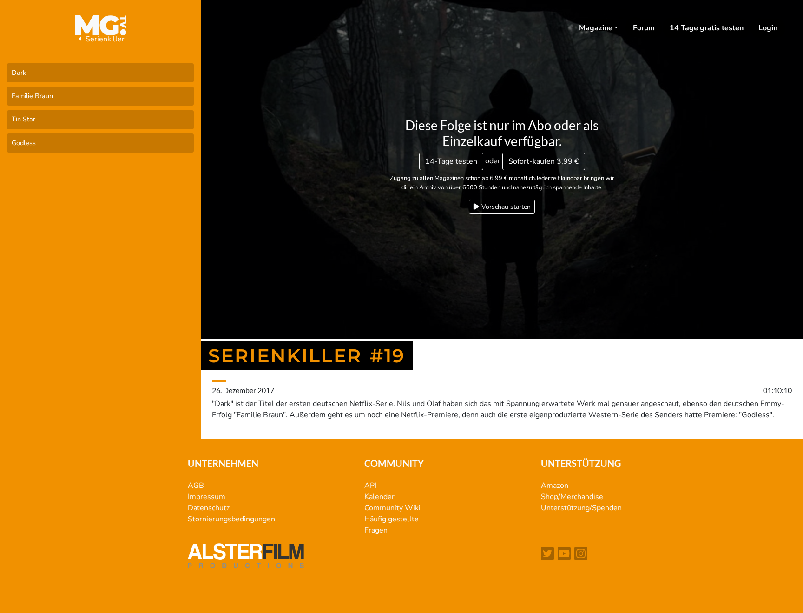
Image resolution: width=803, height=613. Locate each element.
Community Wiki (392, 508)
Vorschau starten (505, 206)
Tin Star (23, 119)
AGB (196, 485)
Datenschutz (209, 508)
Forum (644, 28)
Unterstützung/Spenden (581, 508)
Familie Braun (32, 95)
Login (767, 28)
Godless (24, 142)
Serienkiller (104, 39)
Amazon (554, 485)
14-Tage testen (451, 161)
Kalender (379, 497)
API (370, 485)
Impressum (206, 497)
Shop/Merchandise (572, 497)
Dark (19, 72)
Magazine (595, 28)
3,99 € (543, 161)
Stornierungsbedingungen (231, 519)
